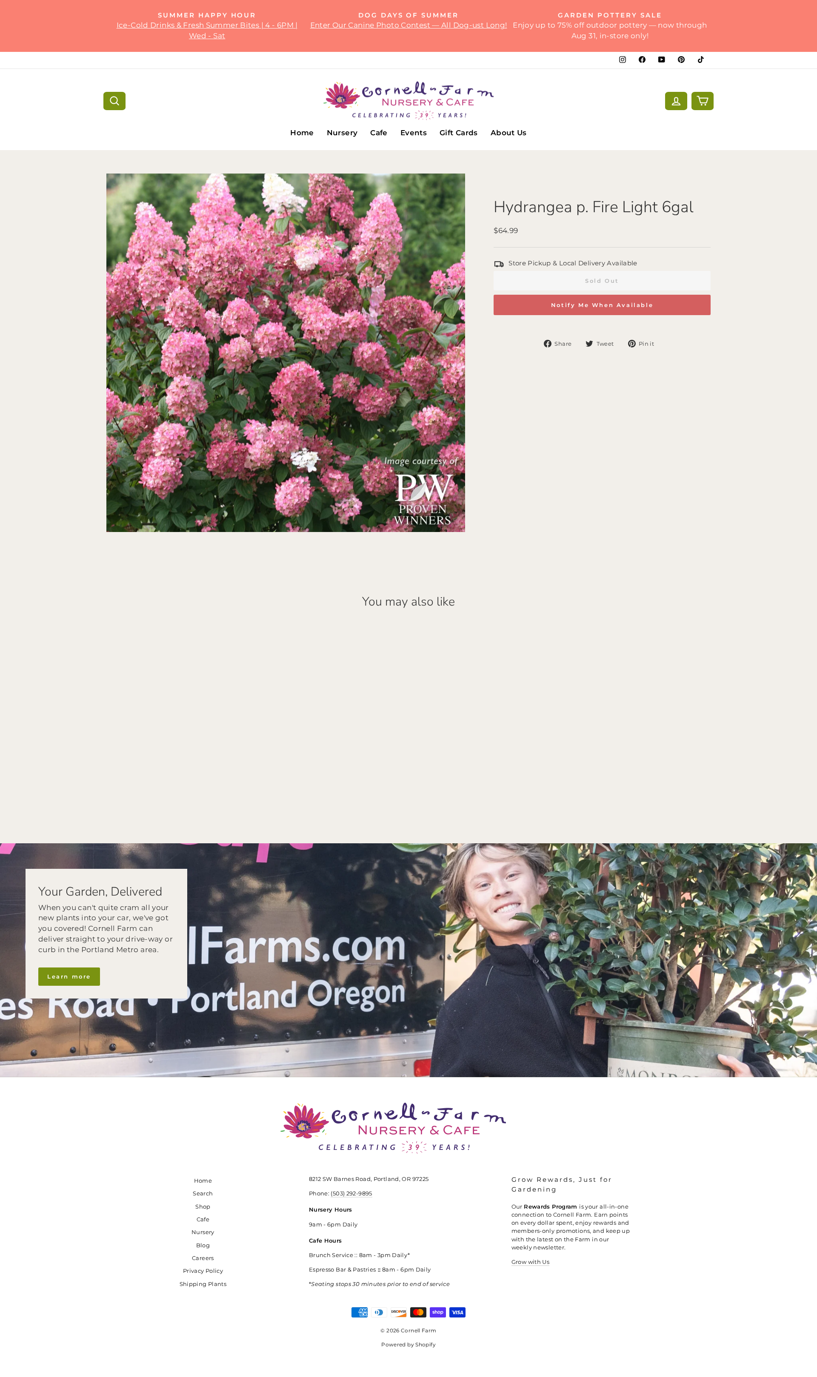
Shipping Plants (203, 1284)
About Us (509, 132)
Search (203, 1193)
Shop (203, 1206)
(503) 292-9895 (351, 1193)
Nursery (342, 132)
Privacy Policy (203, 1271)
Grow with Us (530, 1262)
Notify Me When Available (602, 305)
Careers (203, 1258)
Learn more (69, 976)
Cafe (379, 132)
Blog (203, 1245)
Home (302, 132)
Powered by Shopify (408, 1344)
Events (413, 132)
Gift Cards (459, 132)
